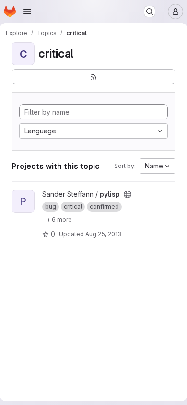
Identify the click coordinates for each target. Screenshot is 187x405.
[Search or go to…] (149, 11)
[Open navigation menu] (27, 11)
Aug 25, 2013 (103, 234)
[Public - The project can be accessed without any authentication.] (127, 194)
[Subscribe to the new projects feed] (93, 76)
